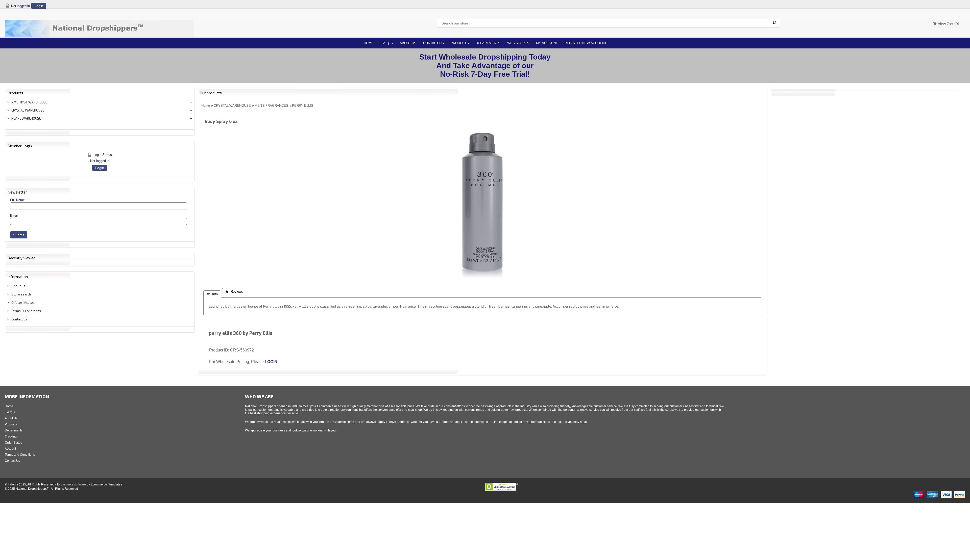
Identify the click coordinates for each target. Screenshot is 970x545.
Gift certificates (23, 303)
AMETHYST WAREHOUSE (29, 102)
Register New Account (586, 43)
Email (14, 215)
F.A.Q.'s (386, 43)
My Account (547, 43)
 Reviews (234, 291)
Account (10, 448)
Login (38, 6)
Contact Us (433, 43)
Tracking (11, 436)
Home (369, 43)
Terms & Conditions (26, 311)
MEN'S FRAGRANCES (271, 105)
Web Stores (518, 43)
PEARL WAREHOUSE (26, 118)
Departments (488, 43)
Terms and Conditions (20, 454)
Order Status (13, 442)
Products (460, 43)
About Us (408, 43)
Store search (21, 294)
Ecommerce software (71, 484)
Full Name (17, 200)
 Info (212, 294)
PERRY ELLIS (302, 105)
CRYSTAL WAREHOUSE (27, 110)
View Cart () (947, 23)
